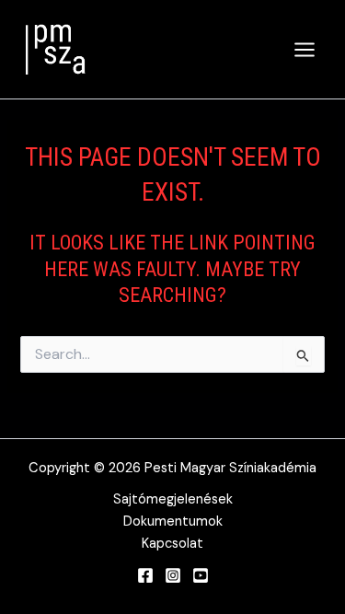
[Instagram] (173, 575)
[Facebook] (145, 575)
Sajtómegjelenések (173, 499)
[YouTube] (200, 575)
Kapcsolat (172, 543)
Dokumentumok (173, 521)
